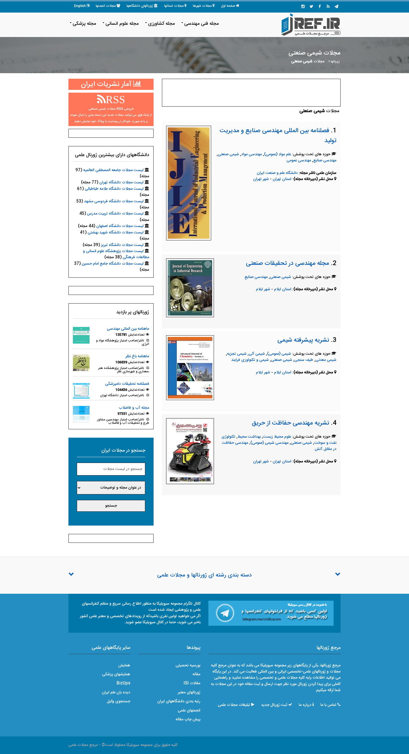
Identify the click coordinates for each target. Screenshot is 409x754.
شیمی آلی (257, 354)
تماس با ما (328, 705)
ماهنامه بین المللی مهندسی (128, 329)
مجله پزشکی (84, 24)
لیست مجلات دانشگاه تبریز (122, 245)
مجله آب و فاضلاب (134, 408)
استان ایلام (283, 289)
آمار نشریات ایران (107, 84)
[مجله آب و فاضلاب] (81, 414)
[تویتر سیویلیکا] (311, 7)
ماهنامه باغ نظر (137, 356)
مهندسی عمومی (299, 160)
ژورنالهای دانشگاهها (140, 6)
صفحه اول (228, 6)
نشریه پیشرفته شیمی (303, 340)
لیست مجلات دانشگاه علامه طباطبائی (114, 189)
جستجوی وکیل (118, 701)
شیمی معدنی (326, 360)
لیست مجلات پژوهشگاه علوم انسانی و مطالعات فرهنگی (116, 254)
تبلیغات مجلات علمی (234, 705)
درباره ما (305, 705)
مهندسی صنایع (324, 160)
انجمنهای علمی (189, 710)
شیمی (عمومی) (279, 354)
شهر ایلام (263, 289)
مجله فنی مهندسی (201, 24)
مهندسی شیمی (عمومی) (269, 443)
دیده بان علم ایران (116, 692)
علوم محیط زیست (277, 436)
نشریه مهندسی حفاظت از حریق (290, 423)
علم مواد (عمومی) (277, 154)
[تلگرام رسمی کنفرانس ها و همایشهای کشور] (336, 7)
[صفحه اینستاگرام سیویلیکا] (303, 7)
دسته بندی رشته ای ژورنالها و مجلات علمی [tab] (204, 575)
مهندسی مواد (251, 154)
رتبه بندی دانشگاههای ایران (178, 701)
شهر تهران (261, 179)
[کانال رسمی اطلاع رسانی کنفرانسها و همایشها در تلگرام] (271, 613)
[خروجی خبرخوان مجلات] (328, 7)
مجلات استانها (174, 6)
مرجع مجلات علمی (83, 745)
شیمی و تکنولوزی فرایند (250, 360)
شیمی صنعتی (228, 154)
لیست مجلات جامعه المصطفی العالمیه (113, 170)
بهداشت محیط (249, 436)
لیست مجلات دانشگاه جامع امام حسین (113, 263)
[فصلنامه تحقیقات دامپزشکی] (81, 390)
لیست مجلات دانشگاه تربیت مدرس (115, 213)
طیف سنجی (303, 360)
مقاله (196, 674)
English (80, 6)
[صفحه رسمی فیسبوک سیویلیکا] (320, 7)
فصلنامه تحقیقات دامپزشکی (127, 384)
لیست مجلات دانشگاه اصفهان (120, 226)
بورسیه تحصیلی (188, 665)
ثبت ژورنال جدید (274, 705)
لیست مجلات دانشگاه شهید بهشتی (116, 232)
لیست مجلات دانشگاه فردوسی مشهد (114, 201)
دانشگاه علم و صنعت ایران (277, 173)
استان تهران (282, 179)
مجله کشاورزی (161, 24)
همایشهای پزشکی (116, 674)
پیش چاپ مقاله (188, 719)
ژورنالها (335, 61)
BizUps (123, 683)
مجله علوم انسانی (122, 24)
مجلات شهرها (202, 6)
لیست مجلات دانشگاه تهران (121, 182)
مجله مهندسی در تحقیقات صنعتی (287, 263)
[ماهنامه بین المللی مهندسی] (81, 335)
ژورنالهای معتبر (189, 692)
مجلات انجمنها (106, 6)
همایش (124, 665)
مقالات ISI (192, 683)
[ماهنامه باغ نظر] (81, 362)
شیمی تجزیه (237, 354)
